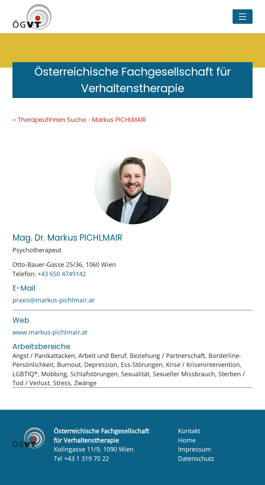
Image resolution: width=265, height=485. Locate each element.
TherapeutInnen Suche (52, 120)
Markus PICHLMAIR (119, 120)
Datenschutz (196, 458)
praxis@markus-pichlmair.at (53, 300)
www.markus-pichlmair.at (49, 332)
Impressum (194, 449)
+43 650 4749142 (62, 274)
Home (187, 440)
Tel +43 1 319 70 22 (81, 458)
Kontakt (189, 431)
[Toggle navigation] (243, 16)
